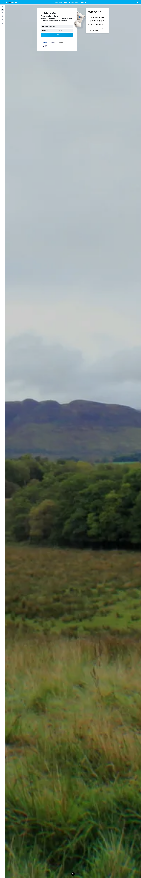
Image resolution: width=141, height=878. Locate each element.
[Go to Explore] (2, 19)
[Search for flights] (2, 6)
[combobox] (46, 23)
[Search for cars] (2, 12)
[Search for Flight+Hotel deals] (2, 16)
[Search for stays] (2, 9)
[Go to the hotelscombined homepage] (11, 2)
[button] (2, 2)
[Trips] (2, 23)
